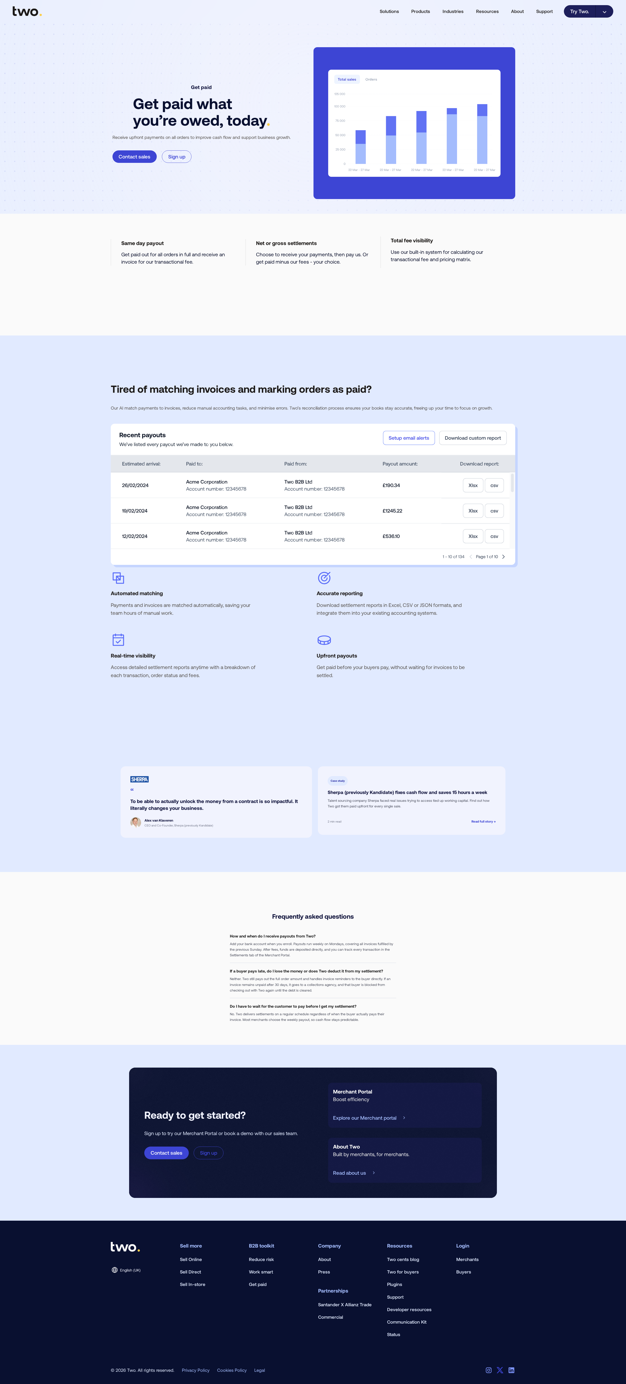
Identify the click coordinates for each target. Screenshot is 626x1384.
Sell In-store (192, 1284)
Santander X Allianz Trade (345, 1304)
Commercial (330, 1317)
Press (324, 1271)
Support (544, 11)
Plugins (394, 1284)
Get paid (258, 1284)
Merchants (467, 1259)
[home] (27, 11)
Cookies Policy (232, 1370)
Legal (259, 1370)
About (324, 1259)
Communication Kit (406, 1322)
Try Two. (579, 11)
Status (393, 1334)
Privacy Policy (196, 1370)
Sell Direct (190, 1271)
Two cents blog (403, 1259)
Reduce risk (261, 1259)
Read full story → (483, 821)
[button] (389, 11)
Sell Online (191, 1259)
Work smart (261, 1271)
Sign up (176, 156)
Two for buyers (403, 1271)
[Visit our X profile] (500, 1370)
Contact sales (134, 156)
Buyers (463, 1271)
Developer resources (409, 1309)
